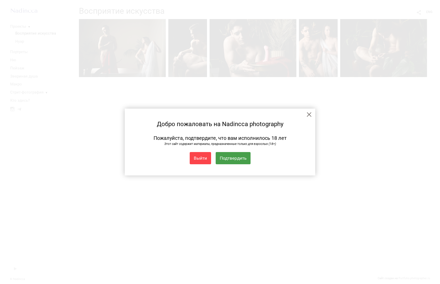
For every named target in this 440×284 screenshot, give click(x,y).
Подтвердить (233, 158)
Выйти (200, 158)
